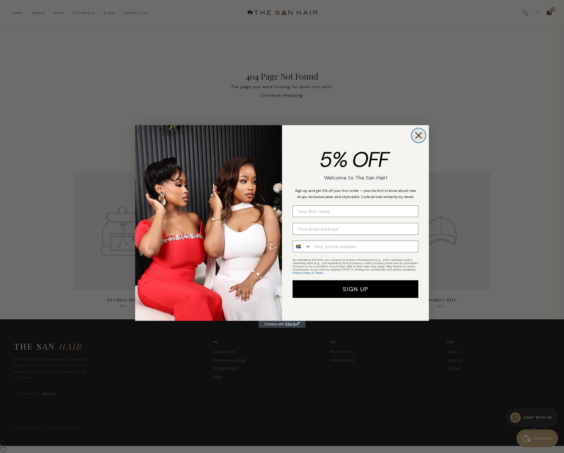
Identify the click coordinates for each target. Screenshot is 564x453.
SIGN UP (355, 289)
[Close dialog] (418, 135)
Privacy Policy (302, 272)
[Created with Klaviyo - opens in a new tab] (282, 324)
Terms (319, 272)
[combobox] (302, 246)
